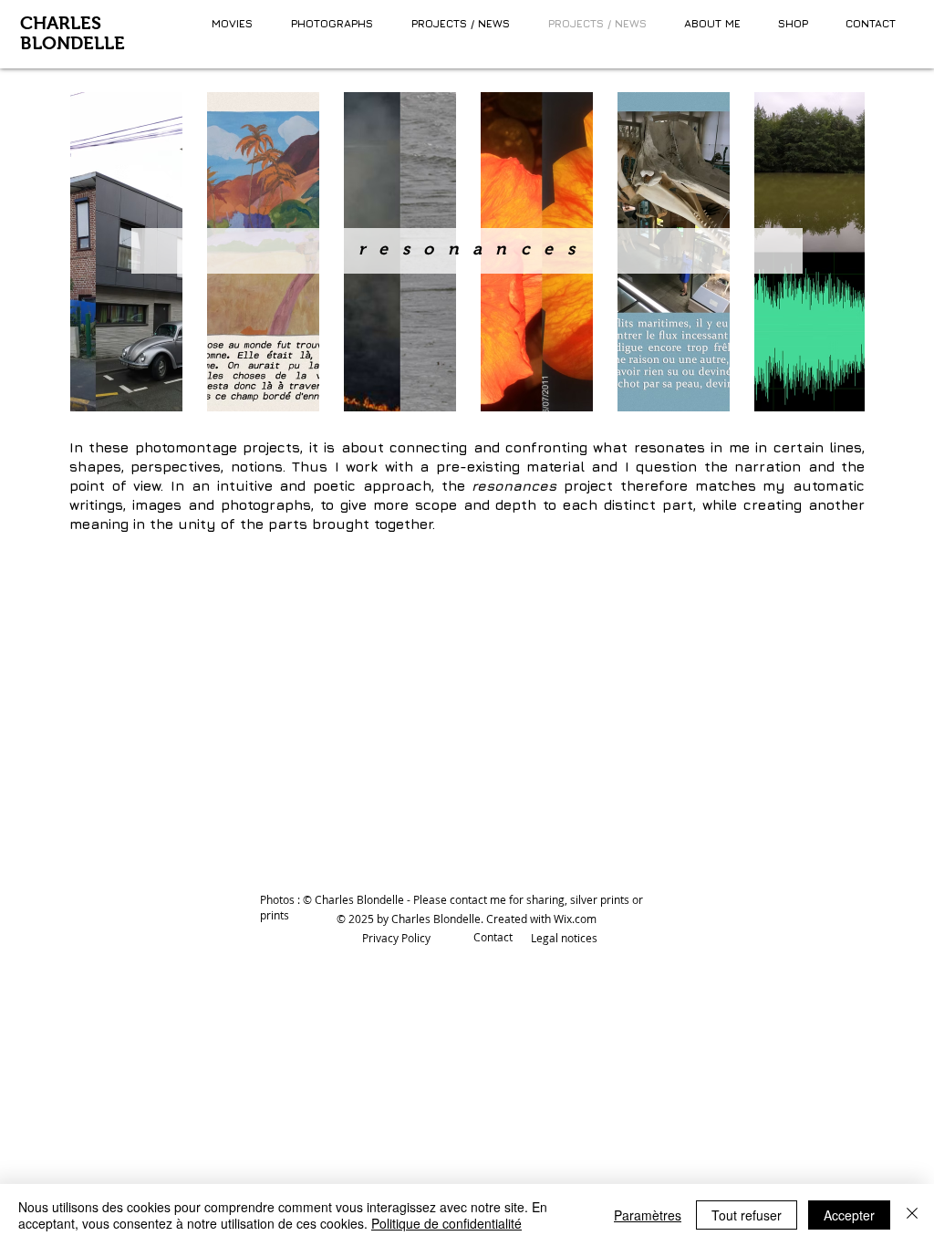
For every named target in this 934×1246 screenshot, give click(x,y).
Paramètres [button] (647, 1215)
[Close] (912, 1215)
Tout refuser (746, 1215)
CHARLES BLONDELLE (72, 33)
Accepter (849, 1215)
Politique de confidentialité (446, 1223)
